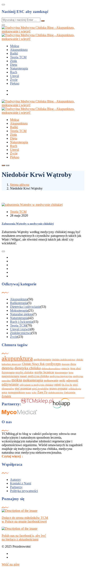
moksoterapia (33, 380)
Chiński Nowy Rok (33, 364)
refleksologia (74, 389)
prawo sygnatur (58, 388)
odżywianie (10, 384)
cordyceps (53, 364)
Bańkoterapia (19, 303)
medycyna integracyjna (61, 376)
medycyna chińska (38, 376)
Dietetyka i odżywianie (25, 306)
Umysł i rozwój (20, 329)
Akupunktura (19, 49)
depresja (66, 364)
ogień (57, 384)
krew (71, 372)
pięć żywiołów (40, 388)
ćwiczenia (69, 392)
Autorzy (15, 479)
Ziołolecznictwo (20, 333)
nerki (62, 380)
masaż (23, 376)
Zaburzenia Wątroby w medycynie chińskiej (28, 223)
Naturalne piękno (21, 314)
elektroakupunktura (51, 368)
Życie (14, 79)
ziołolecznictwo (55, 392)
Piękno (14, 83)
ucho (34, 392)
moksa (16, 380)
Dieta (13, 64)
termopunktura (16, 392)
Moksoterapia (19, 310)
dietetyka (8, 368)
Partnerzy (16, 487)
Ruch (13, 72)
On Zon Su (67, 385)
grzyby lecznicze (44, 372)
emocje (65, 368)
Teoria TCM (18, 57)
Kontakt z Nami (20, 483)
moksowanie (51, 380)
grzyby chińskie (24, 372)
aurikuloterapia (42, 359)
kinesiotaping (61, 372)
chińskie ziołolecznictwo (63, 359)
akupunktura (17, 358)
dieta (73, 364)
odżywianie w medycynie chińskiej (36, 385)
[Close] (3, 4)
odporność (72, 380)
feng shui (75, 368)
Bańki (14, 53)
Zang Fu (42, 392)
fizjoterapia (8, 372)
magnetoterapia (10, 376)
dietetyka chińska (27, 368)
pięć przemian (23, 388)
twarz (28, 392)
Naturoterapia (19, 68)
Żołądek (6, 396)
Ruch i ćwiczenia (21, 321)
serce (4, 392)
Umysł (14, 76)
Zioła (13, 61)
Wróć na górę (10, 564)
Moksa (14, 46)
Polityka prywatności (24, 491)
